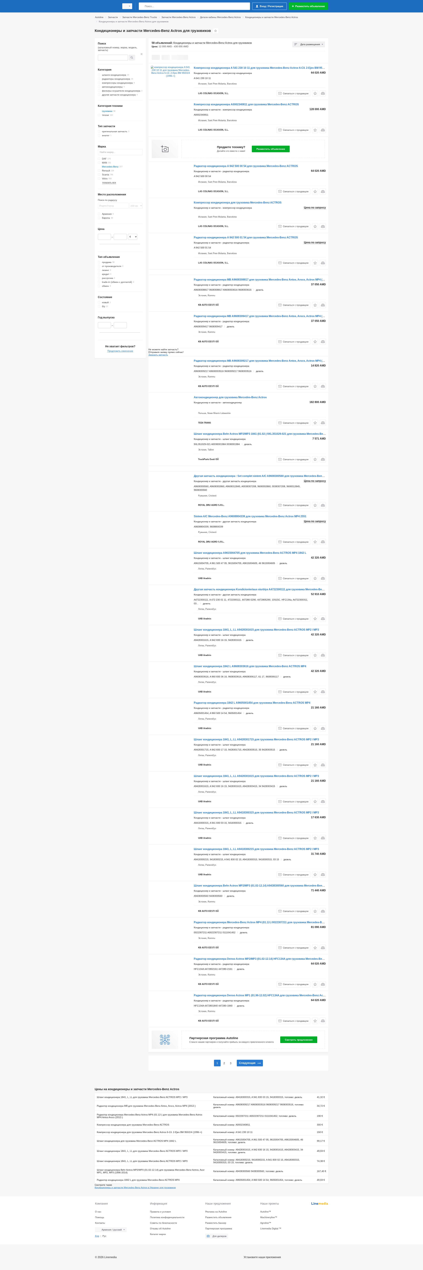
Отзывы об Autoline (160, 1228)
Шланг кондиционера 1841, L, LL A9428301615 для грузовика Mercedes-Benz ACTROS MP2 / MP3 (256, 629)
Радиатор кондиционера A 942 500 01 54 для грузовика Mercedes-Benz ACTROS (246, 237)
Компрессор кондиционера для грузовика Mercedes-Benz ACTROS (238, 202)
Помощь (99, 1217)
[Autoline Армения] (106, 6)
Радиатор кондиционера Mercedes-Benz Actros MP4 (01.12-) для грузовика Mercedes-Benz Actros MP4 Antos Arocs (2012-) (149, 1116)
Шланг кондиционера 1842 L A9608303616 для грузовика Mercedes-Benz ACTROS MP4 (250, 666)
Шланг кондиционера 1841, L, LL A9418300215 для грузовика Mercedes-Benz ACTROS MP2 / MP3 (256, 849)
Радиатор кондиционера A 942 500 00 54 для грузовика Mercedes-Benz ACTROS (246, 166)
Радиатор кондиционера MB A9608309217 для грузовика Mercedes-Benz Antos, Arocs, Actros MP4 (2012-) (262, 360)
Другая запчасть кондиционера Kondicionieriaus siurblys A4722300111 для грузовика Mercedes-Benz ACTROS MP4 (268, 589)
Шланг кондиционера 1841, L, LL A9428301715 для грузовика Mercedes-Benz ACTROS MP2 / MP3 (256, 739)
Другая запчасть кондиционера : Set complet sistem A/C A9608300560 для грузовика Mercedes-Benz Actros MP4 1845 (269, 476)
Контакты (100, 1223)
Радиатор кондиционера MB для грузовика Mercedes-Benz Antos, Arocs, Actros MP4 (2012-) (146, 1106)
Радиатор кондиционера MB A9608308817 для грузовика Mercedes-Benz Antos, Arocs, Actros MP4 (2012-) (262, 279)
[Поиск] (142, 6)
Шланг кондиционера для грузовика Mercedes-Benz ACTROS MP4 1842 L (136, 1141)
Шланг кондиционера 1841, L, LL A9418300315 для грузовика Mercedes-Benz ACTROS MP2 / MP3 (256, 812)
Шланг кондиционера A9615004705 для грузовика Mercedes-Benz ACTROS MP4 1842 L (250, 552)
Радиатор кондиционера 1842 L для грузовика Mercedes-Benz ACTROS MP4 (138, 1180)
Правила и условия (160, 1211)
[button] (315, 93)
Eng (97, 1236)
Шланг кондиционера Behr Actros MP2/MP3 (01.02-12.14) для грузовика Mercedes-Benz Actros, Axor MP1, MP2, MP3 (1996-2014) (151, 1171)
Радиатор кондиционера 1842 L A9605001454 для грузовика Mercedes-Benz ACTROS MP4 (252, 702)
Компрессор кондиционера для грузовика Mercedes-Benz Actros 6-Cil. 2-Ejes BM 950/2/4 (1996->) (149, 1132)
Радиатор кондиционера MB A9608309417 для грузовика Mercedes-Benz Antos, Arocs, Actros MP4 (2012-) (262, 316)
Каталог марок (158, 1234)
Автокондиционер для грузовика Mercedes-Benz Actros (230, 397)
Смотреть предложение (299, 1039)
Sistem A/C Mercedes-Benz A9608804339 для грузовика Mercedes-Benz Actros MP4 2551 (250, 516)
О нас (98, 1211)
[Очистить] (141, 54)
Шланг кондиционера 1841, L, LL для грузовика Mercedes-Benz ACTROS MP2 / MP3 (142, 1097)
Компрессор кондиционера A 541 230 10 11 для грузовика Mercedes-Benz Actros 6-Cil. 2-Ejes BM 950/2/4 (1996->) (266, 67)
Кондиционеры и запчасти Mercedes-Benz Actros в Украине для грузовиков (135, 1187)
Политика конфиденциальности (167, 1217)
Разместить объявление (270, 149)
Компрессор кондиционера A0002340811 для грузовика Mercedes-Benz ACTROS (246, 104)
